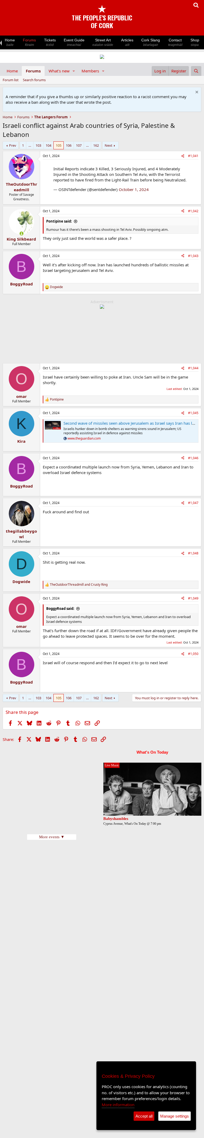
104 (48, 145)
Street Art (102, 42)
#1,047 (193, 503)
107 (79, 145)
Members (90, 70)
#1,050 (193, 653)
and (79, 585)
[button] (74, 71)
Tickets (50, 42)
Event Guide (74, 42)
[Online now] (21, 233)
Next (108, 145)
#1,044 (193, 368)
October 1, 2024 (134, 189)
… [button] (29, 145)
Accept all (143, 1116)
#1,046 (193, 458)
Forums (29, 42)
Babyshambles (115, 818)
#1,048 (193, 553)
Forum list (11, 79)
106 (68, 145)
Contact (175, 42)
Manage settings (174, 1116)
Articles (127, 42)
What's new (59, 70)
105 (58, 145)
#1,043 (193, 256)
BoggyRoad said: (60, 608)
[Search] (196, 71)
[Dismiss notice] (196, 92)
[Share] (182, 156)
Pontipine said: (59, 221)
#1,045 (193, 413)
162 (96, 145)
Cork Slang (150, 42)
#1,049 (193, 598)
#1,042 (193, 211)
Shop (194, 42)
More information (118, 1104)
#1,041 (193, 156)
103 (38, 145)
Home (10, 42)
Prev (12, 145)
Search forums (34, 79)
